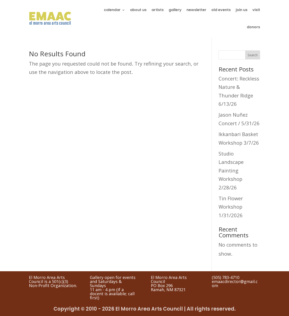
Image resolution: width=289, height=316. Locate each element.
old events (221, 9)
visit (256, 9)
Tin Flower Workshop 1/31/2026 (231, 207)
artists (157, 9)
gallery (175, 9)
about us (138, 9)
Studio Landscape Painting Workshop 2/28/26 (231, 170)
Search (253, 55)
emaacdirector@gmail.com (235, 283)
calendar (112, 9)
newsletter (196, 9)
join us (241, 9)
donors (253, 27)
